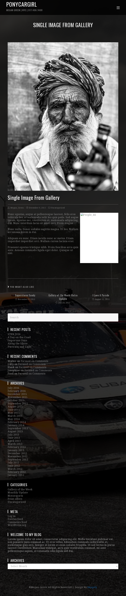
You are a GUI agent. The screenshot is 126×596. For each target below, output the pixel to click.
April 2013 (14, 440)
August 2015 (15, 406)
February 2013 (17, 447)
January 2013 (16, 450)
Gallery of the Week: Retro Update (63, 297)
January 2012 (16, 475)
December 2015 (17, 394)
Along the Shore (18, 343)
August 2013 (15, 431)
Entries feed (15, 519)
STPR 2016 (14, 334)
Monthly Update (18, 492)
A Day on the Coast (19, 337)
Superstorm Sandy (25, 295)
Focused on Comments (34, 361)
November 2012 (18, 456)
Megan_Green (17, 208)
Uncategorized (58, 208)
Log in (11, 516)
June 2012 (14, 465)
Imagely (92, 587)
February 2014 (17, 422)
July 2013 (13, 434)
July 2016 (13, 387)
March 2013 (15, 443)
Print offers (15, 498)
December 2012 (17, 453)
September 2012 (18, 459)
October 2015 (16, 400)
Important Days (17, 340)
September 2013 (18, 428)
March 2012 (15, 468)
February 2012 (17, 472)
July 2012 (13, 462)
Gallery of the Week (20, 489)
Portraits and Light (20, 346)
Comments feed (17, 522)
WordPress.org (17, 525)
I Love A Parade (101, 295)
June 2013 (14, 437)
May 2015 (14, 412)
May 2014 (14, 419)
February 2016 (17, 391)
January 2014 (16, 425)
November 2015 (18, 397)
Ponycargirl (24, 6)
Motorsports (15, 495)
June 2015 (14, 409)
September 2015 (18, 403)
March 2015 (15, 415)
